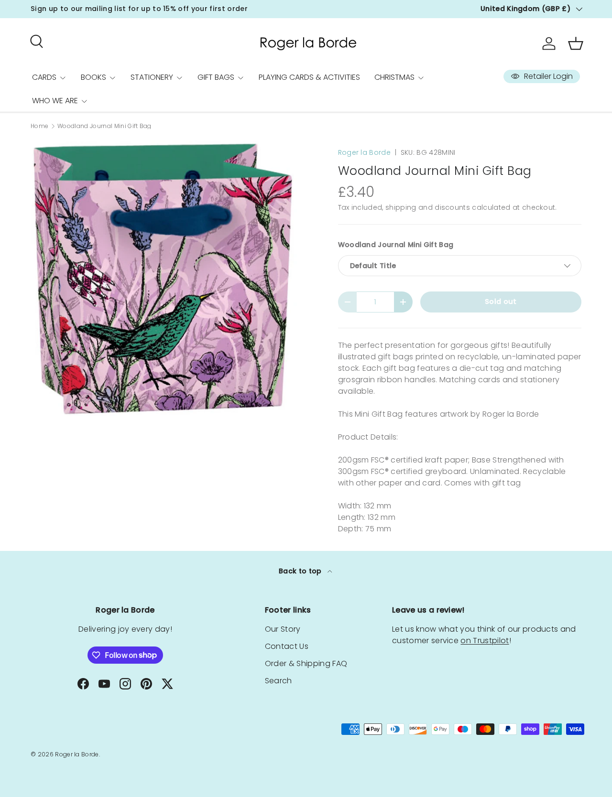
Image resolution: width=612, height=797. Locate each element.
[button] (575, 43)
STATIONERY (152, 77)
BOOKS (93, 77)
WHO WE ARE (55, 100)
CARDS (44, 77)
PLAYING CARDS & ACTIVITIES (309, 77)
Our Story (283, 629)
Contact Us (286, 646)
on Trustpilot (484, 640)
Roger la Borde (364, 152)
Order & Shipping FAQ (306, 663)
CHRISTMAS (394, 77)
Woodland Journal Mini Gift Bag (104, 126)
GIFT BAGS (215, 77)
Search (278, 680)
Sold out (501, 301)
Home (39, 126)
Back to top (301, 571)
